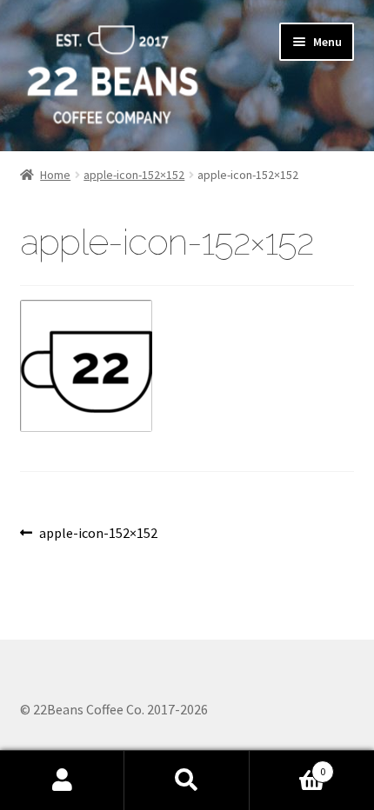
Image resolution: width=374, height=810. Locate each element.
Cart (288, 765)
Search (186, 780)
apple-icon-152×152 (133, 175)
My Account (62, 780)
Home (55, 175)
